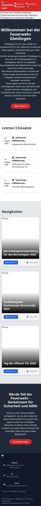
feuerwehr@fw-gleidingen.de (17, 486)
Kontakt (22, 491)
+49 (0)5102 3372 (12, 477)
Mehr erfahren (20, 106)
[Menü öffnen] (27, 6)
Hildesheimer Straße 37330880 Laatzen (15, 466)
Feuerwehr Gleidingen (15, 499)
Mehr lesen (9, 262)
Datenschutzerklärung (11, 491)
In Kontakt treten (20, 442)
